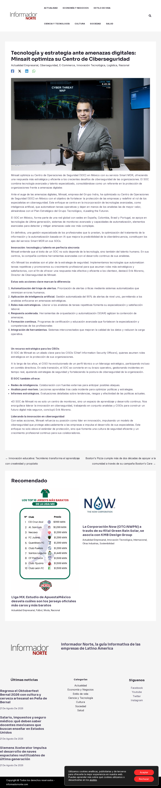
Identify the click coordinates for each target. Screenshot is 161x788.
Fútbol (39, 610)
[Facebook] (12, 71)
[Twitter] (19, 71)
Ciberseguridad (49, 65)
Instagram (137, 700)
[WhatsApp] (33, 71)
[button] (150, 16)
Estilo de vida (80, 693)
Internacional (140, 539)
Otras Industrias (90, 543)
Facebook (137, 687)
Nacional (124, 65)
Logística (112, 65)
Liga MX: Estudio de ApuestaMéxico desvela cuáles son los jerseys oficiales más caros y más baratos (43, 601)
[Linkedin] (26, 71)
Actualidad (80, 685)
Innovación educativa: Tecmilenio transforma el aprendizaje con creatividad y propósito (42, 459)
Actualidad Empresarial (24, 65)
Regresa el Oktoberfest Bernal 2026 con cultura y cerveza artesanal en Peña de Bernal (23, 696)
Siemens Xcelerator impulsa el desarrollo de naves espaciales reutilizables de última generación (23, 753)
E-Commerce (67, 65)
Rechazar (144, 779)
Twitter (137, 696)
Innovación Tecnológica (91, 65)
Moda (47, 610)
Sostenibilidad (107, 543)
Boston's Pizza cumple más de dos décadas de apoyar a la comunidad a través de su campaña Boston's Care (121, 459)
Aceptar (144, 772)
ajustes (93, 780)
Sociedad (80, 706)
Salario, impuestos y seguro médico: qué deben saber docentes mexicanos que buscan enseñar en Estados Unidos (23, 725)
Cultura (80, 702)
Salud (80, 710)
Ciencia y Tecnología (80, 697)
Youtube (137, 691)
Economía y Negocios (80, 689)
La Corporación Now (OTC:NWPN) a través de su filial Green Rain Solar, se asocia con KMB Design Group (113, 531)
